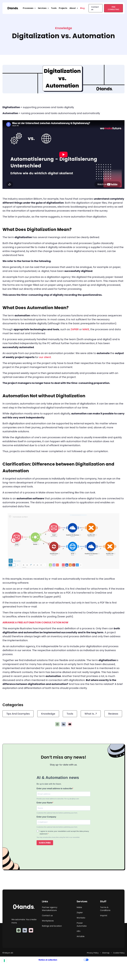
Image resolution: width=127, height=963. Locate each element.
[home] (13, 8)
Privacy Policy (93, 953)
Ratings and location (52, 926)
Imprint (103, 915)
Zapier (80, 912)
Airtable (80, 936)
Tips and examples (18, 713)
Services (42, 8)
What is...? (91, 713)
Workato (81, 917)
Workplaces (48, 920)
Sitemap (106, 953)
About (72, 8)
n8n (78, 931)
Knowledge (48, 713)
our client (45, 357)
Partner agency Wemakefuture (49, 909)
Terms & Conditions (105, 909)
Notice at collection (48, 960)
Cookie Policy (119, 953)
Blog (82, 8)
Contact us (95, 8)
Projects (63, 8)
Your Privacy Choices (71, 960)
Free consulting (113, 8)
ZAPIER (75, 329)
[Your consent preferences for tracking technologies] (4, 960)
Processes (28, 8)
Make (79, 907)
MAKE (85, 329)
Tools (54, 8)
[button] (29, 8)
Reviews (113, 713)
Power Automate (82, 924)
